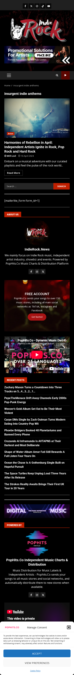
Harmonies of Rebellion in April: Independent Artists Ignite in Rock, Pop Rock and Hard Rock (37, 118)
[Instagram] (37, 6)
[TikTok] (42, 6)
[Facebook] (25, 6)
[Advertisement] (37, 54)
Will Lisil (11, 155)
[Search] (57, 75)
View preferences (37, 663)
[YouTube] (48, 6)
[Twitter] (31, 6)
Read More (13, 172)
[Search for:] (28, 186)
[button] (69, 627)
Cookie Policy (35, 671)
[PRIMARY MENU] (8, 75)
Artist (10, 133)
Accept (37, 653)
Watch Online (65, 75)
